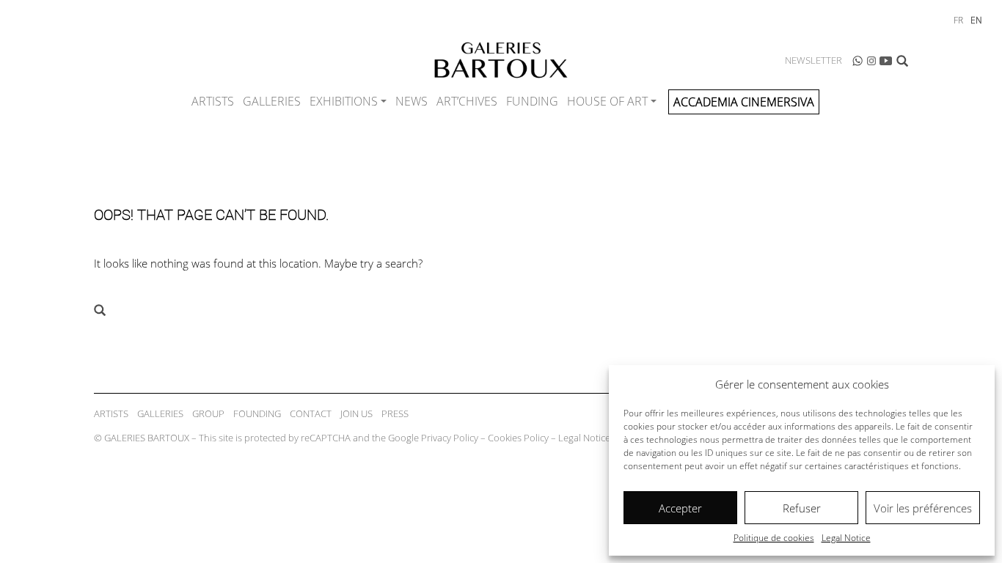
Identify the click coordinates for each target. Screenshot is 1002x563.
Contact (311, 413)
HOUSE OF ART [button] (607, 101)
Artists (212, 101)
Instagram (871, 61)
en (976, 20)
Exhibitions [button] (344, 101)
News (411, 101)
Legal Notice (846, 537)
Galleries (272, 101)
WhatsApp (857, 61)
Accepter (680, 508)
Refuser (802, 508)
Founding (257, 413)
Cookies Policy (518, 437)
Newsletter (813, 60)
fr (958, 20)
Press (395, 413)
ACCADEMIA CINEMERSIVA (743, 102)
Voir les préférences (923, 508)
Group (208, 413)
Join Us (356, 413)
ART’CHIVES (466, 101)
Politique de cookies (774, 537)
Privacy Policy (449, 437)
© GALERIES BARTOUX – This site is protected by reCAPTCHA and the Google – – (352, 437)
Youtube (886, 61)
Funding (532, 101)
